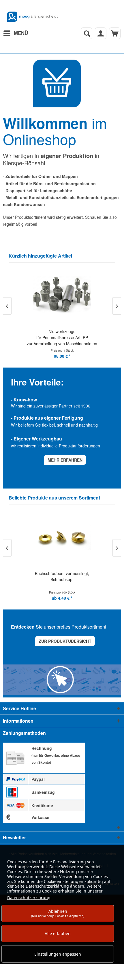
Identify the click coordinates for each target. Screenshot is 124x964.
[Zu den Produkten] (57, 83)
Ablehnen (57, 913)
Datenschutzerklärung (28, 897)
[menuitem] (15, 33)
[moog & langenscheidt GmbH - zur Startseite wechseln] (32, 17)
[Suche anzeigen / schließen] (86, 33)
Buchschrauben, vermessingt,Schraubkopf (62, 576)
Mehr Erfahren (65, 460)
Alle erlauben (58, 933)
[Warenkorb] (115, 33)
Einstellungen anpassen (57, 954)
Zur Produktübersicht (65, 641)
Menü (21, 33)
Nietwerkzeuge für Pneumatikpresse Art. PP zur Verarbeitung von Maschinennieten (62, 337)
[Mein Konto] (100, 33)
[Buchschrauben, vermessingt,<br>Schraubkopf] (62, 537)
